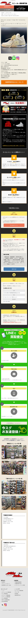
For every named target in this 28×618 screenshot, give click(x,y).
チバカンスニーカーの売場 (20, 585)
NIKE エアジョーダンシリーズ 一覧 (8, 14)
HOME (2, 12)
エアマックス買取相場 (6, 596)
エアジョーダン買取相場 (6, 592)
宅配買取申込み (18, 595)
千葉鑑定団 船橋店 (7, 515)
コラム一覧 (17, 592)
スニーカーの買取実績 (19, 590)
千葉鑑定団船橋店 (18, 582)
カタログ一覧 (8, 12)
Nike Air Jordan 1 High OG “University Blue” (10, 15)
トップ (3, 590)
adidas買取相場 (5, 601)
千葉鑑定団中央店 (18, 583)
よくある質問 (7, 9)
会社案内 (3, 582)
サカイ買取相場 (5, 598)
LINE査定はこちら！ (5, 77)
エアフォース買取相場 (6, 595)
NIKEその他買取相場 (5, 599)
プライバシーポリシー (6, 583)
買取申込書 (14, 269)
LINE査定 (16, 593)
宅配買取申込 (7, 6)
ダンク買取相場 (5, 593)
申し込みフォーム (14, 225)
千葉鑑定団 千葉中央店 (9, 542)
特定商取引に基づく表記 (6, 585)
